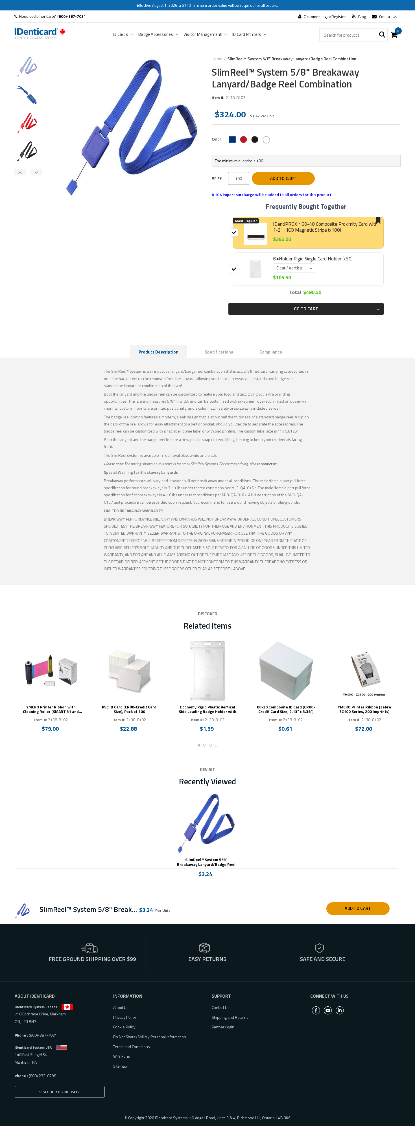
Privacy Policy (124, 1017)
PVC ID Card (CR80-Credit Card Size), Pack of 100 (129, 709)
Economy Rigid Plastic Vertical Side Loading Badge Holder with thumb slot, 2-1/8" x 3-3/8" (207, 709)
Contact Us (388, 16)
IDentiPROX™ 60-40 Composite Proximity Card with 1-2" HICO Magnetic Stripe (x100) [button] (325, 226)
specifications (219, 352)
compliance (270, 352)
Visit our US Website (59, 1092)
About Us (120, 1007)
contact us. (268, 464)
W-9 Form (121, 1056)
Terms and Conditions (131, 1047)
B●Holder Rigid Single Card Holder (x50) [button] (313, 258)
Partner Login (223, 1027)
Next (37, 172)
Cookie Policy (124, 1027)
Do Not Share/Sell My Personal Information (149, 1037)
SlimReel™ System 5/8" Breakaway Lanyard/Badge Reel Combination (206, 862)
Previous (20, 172)
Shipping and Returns (230, 1017)
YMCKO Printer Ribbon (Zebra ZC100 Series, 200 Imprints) (364, 709)
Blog (362, 16)
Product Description (158, 352)
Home (217, 59)
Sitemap (120, 1066)
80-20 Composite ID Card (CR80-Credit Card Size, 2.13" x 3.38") (286, 709)
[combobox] (353, 34)
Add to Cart (283, 178)
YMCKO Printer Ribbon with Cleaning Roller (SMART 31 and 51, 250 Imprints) (51, 709)
